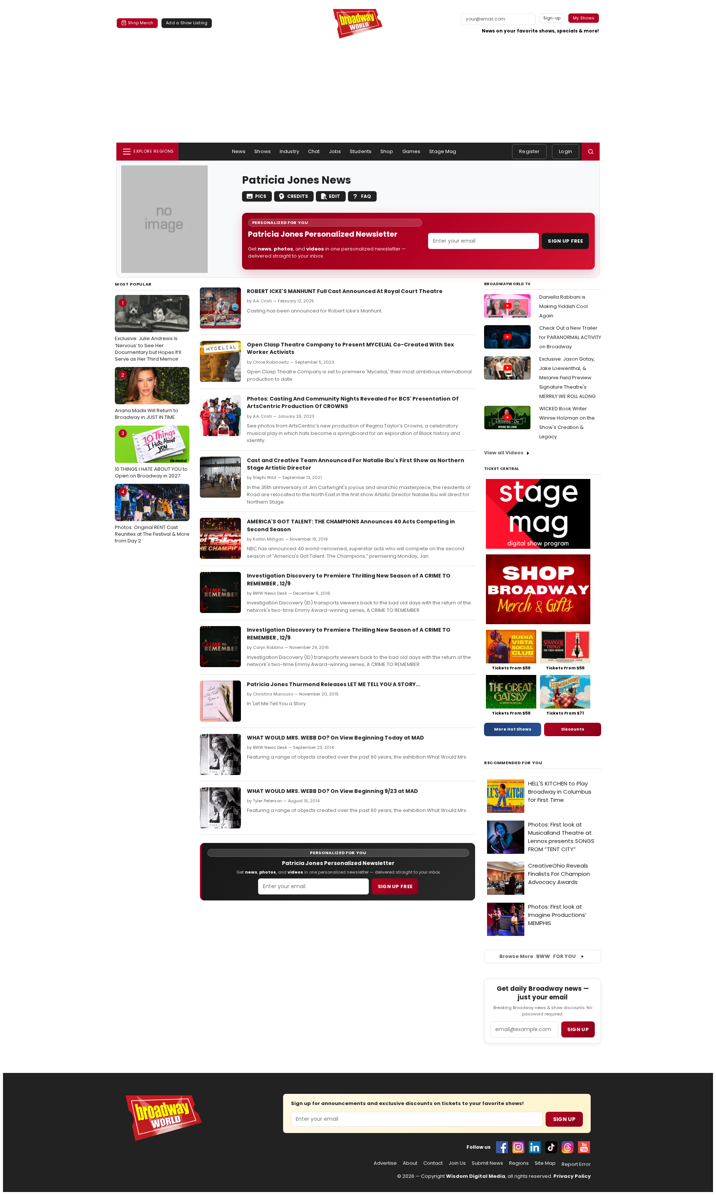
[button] (591, 152)
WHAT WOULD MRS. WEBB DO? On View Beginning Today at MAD (335, 737)
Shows (262, 151)
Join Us (457, 1163)
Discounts (572, 729)
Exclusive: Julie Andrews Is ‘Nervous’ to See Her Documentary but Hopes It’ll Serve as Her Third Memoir (148, 330)
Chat (314, 151)
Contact (433, 1163)
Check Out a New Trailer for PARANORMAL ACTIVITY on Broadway (570, 337)
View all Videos (504, 452)
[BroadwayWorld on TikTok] (551, 1147)
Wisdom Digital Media (475, 1176)
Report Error (576, 1164)
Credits (297, 196)
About (410, 1163)
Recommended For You (513, 763)
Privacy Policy (572, 1176)
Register (529, 151)
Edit (334, 196)
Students (360, 151)
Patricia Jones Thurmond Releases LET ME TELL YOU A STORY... (333, 684)
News (239, 151)
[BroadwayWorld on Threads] (567, 1147)
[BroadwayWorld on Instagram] (518, 1147)
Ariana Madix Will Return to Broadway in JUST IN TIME (146, 396)
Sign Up (564, 1119)
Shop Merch (140, 23)
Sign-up (552, 18)
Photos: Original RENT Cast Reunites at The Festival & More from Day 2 (152, 516)
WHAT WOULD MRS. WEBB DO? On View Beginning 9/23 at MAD (332, 791)
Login (565, 151)
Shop (386, 151)
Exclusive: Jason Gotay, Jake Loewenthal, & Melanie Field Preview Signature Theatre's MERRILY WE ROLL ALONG (567, 377)
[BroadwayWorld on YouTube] (584, 1147)
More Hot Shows (512, 729)
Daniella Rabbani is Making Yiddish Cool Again (563, 306)
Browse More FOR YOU (537, 956)
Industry (289, 151)
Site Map (545, 1163)
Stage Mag (442, 151)
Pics (260, 196)
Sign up (578, 1029)
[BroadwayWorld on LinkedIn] (534, 1147)
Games (411, 151)
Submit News (487, 1163)
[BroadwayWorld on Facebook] (502, 1147)
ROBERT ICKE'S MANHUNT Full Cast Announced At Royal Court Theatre (345, 291)
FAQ (366, 196)
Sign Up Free (565, 241)
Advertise (385, 1163)
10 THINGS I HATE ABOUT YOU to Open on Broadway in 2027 (151, 454)
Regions (519, 1163)
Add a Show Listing (186, 23)
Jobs (335, 151)
